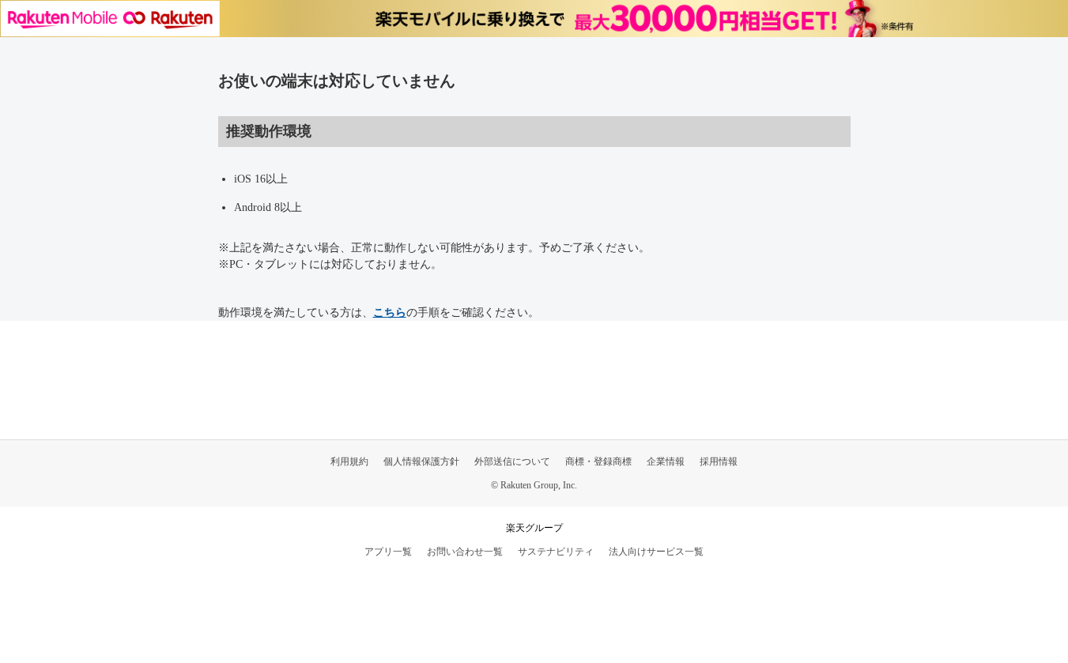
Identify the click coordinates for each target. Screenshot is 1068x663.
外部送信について (512, 461)
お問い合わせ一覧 (465, 551)
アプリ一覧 (388, 551)
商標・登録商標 (598, 461)
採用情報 (719, 461)
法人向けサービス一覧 (656, 551)
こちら (389, 312)
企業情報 (666, 461)
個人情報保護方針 (421, 461)
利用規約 (349, 461)
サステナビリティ (556, 551)
